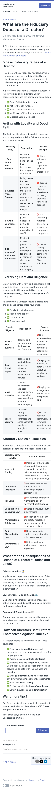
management (9, 39)
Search (15, 11)
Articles (6, 11)
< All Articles (9, 19)
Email (42, 780)
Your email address (15, 726)
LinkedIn (32, 780)
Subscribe (45, 6)
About (23, 11)
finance (20, 39)
